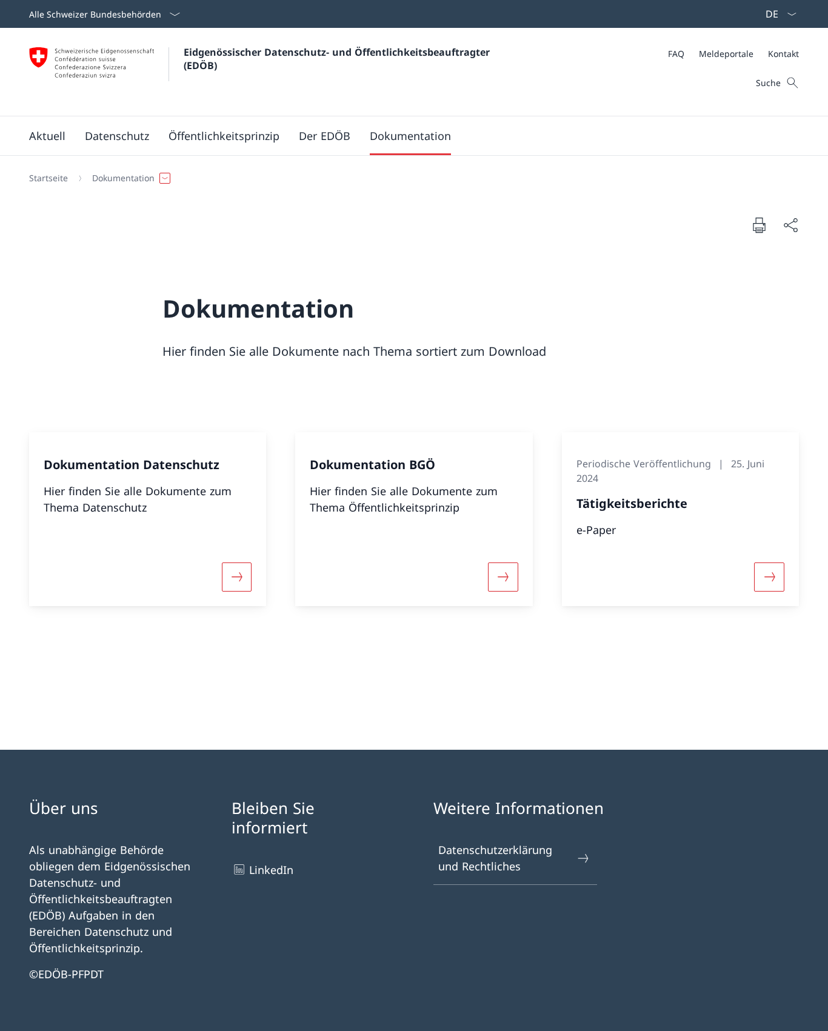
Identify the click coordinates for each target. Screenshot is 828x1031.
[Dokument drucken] (759, 224)
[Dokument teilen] (790, 225)
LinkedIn (271, 870)
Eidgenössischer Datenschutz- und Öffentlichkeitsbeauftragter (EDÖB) (340, 58)
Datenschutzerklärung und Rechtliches (495, 857)
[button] (47, 135)
